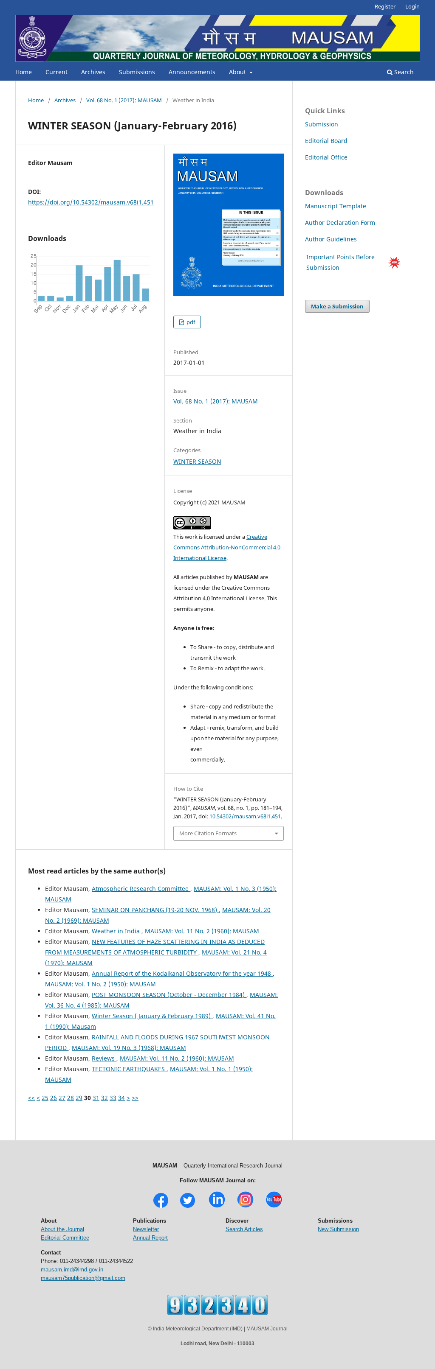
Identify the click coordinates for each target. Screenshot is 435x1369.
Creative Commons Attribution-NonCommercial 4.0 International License (226, 547)
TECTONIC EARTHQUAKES (129, 1069)
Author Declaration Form (340, 222)
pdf (190, 322)
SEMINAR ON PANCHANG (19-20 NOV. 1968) (155, 910)
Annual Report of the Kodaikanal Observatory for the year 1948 (182, 973)
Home (23, 72)
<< (31, 1098)
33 (113, 1098)
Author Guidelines (332, 239)
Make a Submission (337, 306)
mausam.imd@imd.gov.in (72, 1269)
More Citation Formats (208, 833)
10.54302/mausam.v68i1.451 (245, 816)
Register (385, 6)
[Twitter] (187, 1207)
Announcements (192, 72)
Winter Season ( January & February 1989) (152, 1016)
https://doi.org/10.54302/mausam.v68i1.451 (91, 202)
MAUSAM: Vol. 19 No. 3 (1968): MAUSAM (129, 1048)
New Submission (338, 1229)
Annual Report (150, 1238)
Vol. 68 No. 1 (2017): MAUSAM (124, 100)
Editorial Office (326, 157)
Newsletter (146, 1229)
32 (104, 1098)
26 (53, 1098)
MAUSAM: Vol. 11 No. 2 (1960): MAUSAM (202, 931)
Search (403, 72)
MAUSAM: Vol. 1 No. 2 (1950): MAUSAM (100, 984)
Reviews (104, 1058)
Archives (93, 72)
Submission (321, 124)
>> (135, 1098)
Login (412, 6)
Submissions (137, 72)
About (238, 72)
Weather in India (116, 931)
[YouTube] (274, 1207)
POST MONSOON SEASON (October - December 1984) (169, 995)
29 (79, 1098)
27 (62, 1098)
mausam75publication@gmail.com (83, 1278)
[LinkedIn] (217, 1207)
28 (70, 1098)
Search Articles (244, 1229)
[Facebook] (161, 1207)
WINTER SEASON (197, 461)
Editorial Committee (65, 1238)
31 (96, 1098)
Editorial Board (326, 141)
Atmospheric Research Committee (141, 889)
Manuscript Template (335, 206)
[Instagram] (245, 1207)
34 (121, 1098)
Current (56, 72)
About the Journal (62, 1229)
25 (45, 1098)
